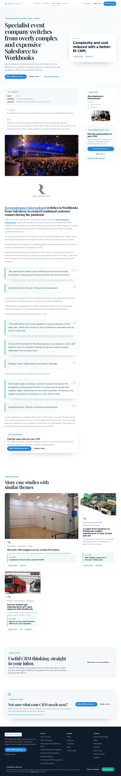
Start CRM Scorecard (15, 76)
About (65, 3)
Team (96, 740)
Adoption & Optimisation (49, 753)
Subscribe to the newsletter (98, 662)
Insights (46, 3)
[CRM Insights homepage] (13, 3)
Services (37, 3)
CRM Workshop (46, 740)
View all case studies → (51, 76)
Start (69, 737)
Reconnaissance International (25, 207)
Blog (69, 747)
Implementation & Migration (51, 749)
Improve (70, 740)
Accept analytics (108, 769)
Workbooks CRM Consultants (51, 760)
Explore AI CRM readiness (96, 158)
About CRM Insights (101, 737)
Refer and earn (99, 754)
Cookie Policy (34, 771)
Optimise (70, 744)
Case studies (56, 3)
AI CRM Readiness (47, 763)
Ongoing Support (46, 756)
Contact (97, 747)
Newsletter (98, 744)
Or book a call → (10, 754)
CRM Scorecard (110, 3)
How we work (45, 737)
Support (97, 757)
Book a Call (97, 3)
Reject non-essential (93, 769)
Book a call (98, 750)
